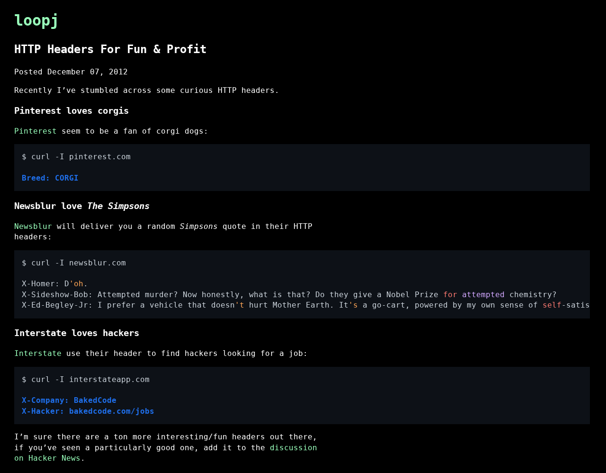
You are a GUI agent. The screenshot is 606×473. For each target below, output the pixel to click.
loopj (36, 20)
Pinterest (35, 131)
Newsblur (33, 226)
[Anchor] (214, 48)
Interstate (38, 353)
